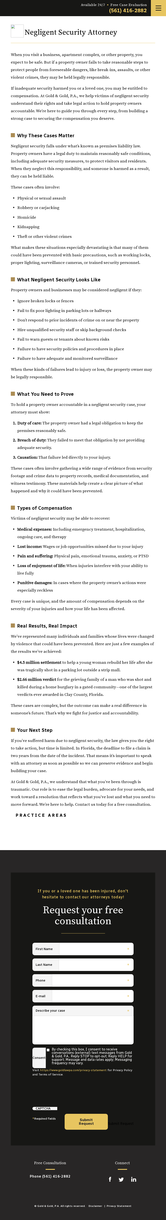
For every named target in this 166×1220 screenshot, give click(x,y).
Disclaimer (95, 1206)
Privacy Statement (119, 1206)
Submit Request (86, 1122)
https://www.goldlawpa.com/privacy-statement (73, 1070)
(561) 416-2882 (128, 10)
